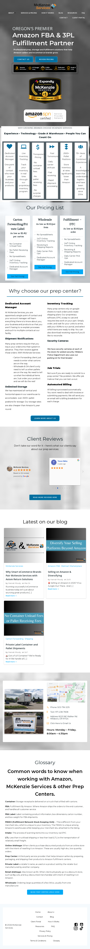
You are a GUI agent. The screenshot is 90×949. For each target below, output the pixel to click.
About (11, 13)
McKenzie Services (14, 566)
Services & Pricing (29, 13)
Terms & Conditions (38, 941)
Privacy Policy (45, 931)
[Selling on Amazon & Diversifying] (66, 545)
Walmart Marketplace (71, 566)
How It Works (47, 13)
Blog (61, 13)
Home (38, 912)
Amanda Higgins (64, 461)
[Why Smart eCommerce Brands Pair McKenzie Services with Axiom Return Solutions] (24, 545)
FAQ (83, 13)
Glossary (56, 941)
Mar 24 (27, 583)
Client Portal (78, 18)
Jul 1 (26, 652)
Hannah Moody (14, 583)
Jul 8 (69, 580)
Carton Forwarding (15, 639)
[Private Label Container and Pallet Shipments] (24, 618)
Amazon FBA (54, 566)
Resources (72, 13)
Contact (64, 18)
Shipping (29, 639)
